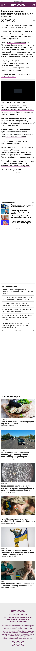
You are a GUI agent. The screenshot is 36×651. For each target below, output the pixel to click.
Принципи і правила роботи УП (18, 621)
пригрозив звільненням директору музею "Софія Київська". (14, 65)
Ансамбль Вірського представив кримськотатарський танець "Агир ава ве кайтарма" (17, 291)
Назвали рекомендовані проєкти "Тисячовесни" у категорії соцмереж (15, 304)
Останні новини (9, 286)
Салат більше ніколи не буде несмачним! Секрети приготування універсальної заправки (17, 317)
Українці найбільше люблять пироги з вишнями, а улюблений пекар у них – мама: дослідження (16, 325)
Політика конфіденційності (23, 617)
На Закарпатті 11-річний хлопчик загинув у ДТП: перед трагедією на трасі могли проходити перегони (15, 454)
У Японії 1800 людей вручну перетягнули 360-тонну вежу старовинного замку (17, 298)
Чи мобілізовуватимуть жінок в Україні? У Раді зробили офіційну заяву (17, 310)
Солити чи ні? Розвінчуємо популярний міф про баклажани (17, 422)
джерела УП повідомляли (16, 43)
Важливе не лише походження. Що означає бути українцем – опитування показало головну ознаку (17, 552)
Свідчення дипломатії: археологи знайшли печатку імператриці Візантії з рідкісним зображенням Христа (17, 488)
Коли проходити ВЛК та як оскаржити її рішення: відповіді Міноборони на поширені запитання (17, 585)
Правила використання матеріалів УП (18, 619)
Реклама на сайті (9, 617)
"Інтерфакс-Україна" (26, 634)
